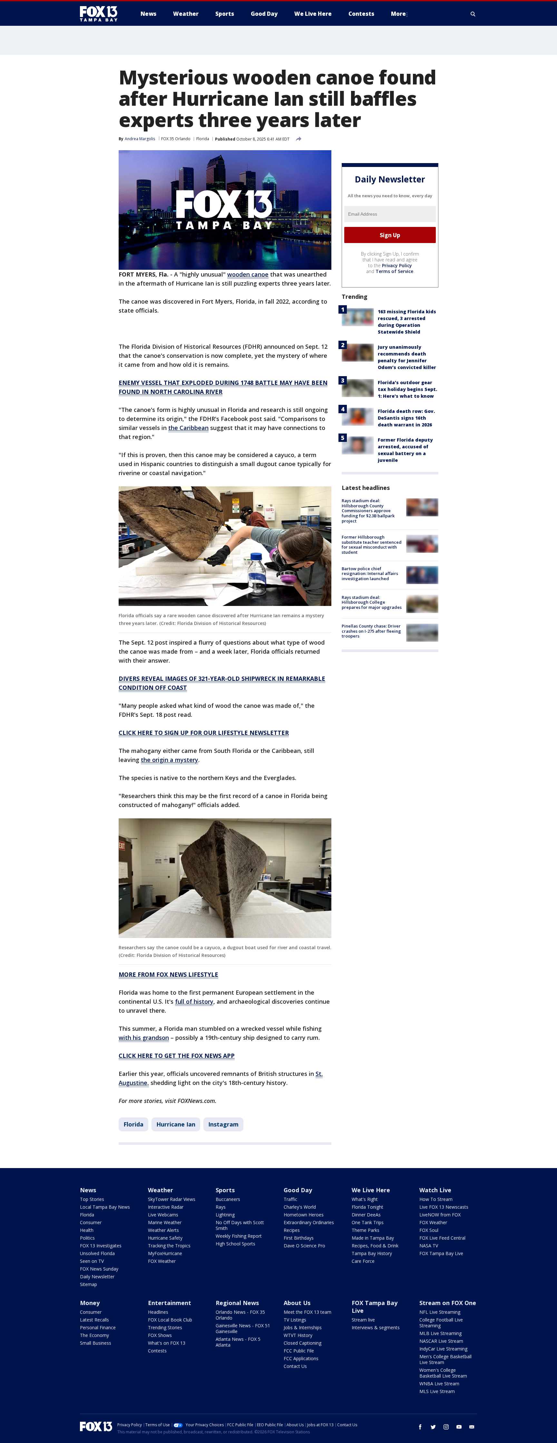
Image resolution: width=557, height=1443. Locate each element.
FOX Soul (428, 1230)
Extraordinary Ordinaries (309, 1222)
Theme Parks (365, 1230)
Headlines (158, 1312)
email (472, 1427)
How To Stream (436, 1199)
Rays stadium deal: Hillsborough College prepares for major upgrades (372, 602)
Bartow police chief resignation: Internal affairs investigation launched (370, 573)
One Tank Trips (368, 1222)
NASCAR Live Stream (441, 1341)
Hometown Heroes (304, 1215)
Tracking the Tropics (169, 1246)
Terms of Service (394, 271)
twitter (433, 1427)
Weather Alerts (163, 1230)
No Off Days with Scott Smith (240, 1225)
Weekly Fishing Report (239, 1236)
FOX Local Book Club (170, 1320)
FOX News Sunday (99, 1269)
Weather (160, 1190)
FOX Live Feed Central (442, 1238)
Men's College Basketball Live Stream (445, 1359)
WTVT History (298, 1335)
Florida (202, 138)
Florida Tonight (367, 1207)
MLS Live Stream (437, 1391)
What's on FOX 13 (166, 1343)
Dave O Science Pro (304, 1246)
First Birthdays (299, 1238)
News (88, 1190)
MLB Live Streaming (440, 1333)
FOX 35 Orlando (176, 138)
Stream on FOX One (447, 1303)
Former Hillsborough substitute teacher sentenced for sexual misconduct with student (372, 544)
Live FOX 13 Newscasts (443, 1207)
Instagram (223, 1124)
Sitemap (88, 1284)
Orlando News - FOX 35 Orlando (240, 1315)
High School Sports (235, 1244)
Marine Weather (164, 1222)
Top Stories (92, 1199)
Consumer (91, 1222)
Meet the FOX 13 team (307, 1312)
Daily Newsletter (97, 1276)
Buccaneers (228, 1199)
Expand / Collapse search (473, 14)
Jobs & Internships (303, 1327)
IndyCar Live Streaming (443, 1349)
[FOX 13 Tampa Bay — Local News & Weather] (101, 14)
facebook (420, 1427)
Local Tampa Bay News (105, 1207)
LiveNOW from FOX (440, 1215)
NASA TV (428, 1246)
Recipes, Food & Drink (375, 1246)
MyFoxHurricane (165, 1253)
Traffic (290, 1199)
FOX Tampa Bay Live (441, 1253)
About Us (297, 1303)
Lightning (225, 1215)
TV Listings (295, 1320)
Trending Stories (165, 1327)
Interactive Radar (165, 1207)
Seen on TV (92, 1261)
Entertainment (169, 1303)
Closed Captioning (302, 1343)
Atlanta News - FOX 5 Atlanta (238, 1342)
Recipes (292, 1230)
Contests (157, 1351)
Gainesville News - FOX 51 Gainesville (243, 1328)
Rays (221, 1207)
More (398, 13)
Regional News (237, 1303)
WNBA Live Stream (439, 1383)
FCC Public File (299, 1351)
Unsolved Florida (97, 1253)
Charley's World (300, 1207)
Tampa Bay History (372, 1253)
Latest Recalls (94, 1320)
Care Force (363, 1261)
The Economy (94, 1335)
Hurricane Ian (175, 1124)
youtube (459, 1427)
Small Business (95, 1343)
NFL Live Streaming (439, 1312)
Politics (87, 1238)
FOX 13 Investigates (101, 1246)
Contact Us (295, 1366)
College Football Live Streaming (441, 1323)
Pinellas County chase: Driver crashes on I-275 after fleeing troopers (371, 631)
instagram (446, 1427)
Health (86, 1230)
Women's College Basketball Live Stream (443, 1373)
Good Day (298, 1190)
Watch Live (435, 1190)
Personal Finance (98, 1327)
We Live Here (371, 1190)
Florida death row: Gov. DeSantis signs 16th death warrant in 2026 (406, 418)
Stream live (363, 1320)
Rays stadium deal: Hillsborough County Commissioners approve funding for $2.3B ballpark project (368, 510)
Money (90, 1303)
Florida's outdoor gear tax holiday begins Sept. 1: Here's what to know (407, 389)
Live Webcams (163, 1215)
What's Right (365, 1199)
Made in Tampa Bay (373, 1238)
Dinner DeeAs (366, 1215)
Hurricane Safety (165, 1238)
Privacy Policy (397, 265)
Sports (225, 1190)
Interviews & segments (376, 1327)
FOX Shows (160, 1335)
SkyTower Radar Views (171, 1199)
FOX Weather (162, 1261)
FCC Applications (301, 1358)
